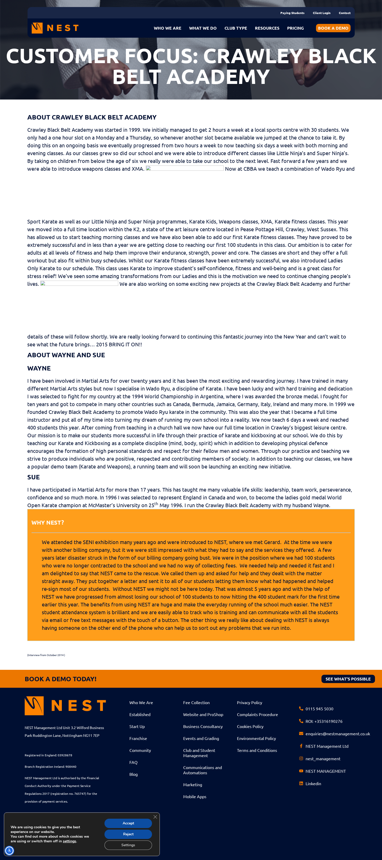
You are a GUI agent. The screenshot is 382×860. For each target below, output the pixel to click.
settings (69, 841)
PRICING (295, 28)
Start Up (137, 726)
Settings (128, 845)
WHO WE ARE (167, 28)
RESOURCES (267, 28)
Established (139, 714)
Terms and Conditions (257, 750)
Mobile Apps (194, 796)
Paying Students (292, 13)
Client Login (322, 13)
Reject (128, 834)
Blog (133, 774)
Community (140, 750)
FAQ (133, 762)
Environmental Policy (256, 738)
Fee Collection (196, 702)
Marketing (192, 784)
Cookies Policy (250, 726)
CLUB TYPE (236, 28)
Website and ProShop (203, 714)
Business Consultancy (203, 726)
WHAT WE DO (203, 28)
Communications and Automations (202, 770)
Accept (128, 823)
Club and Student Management (199, 752)
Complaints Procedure (257, 714)
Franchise (138, 738)
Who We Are (141, 702)
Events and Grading (201, 738)
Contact (345, 13)
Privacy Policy (249, 702)
